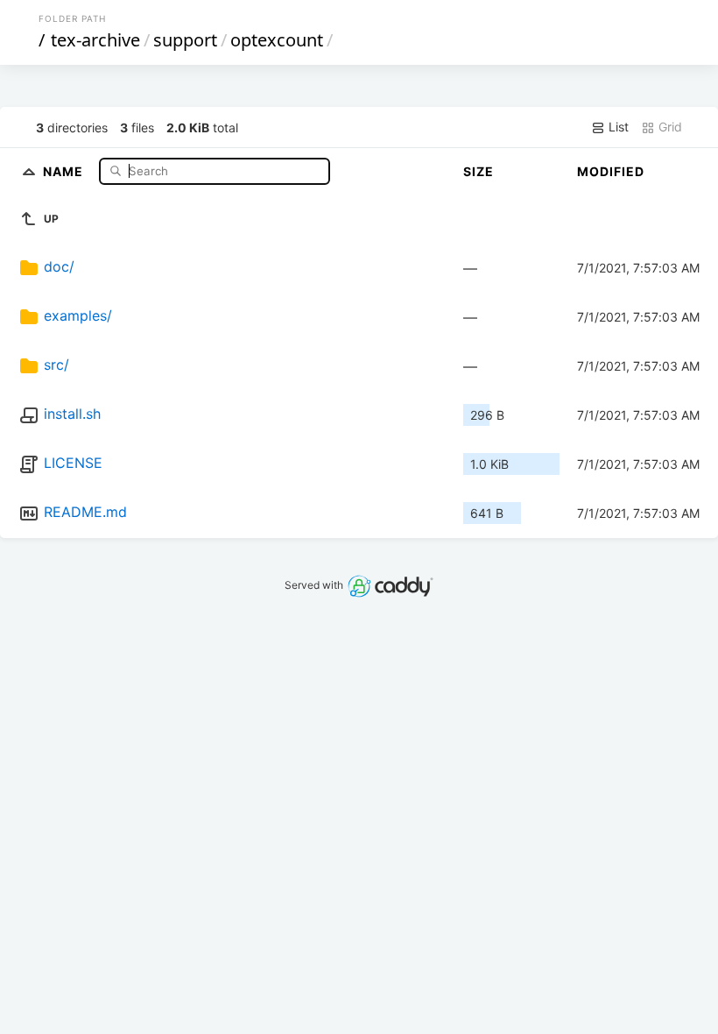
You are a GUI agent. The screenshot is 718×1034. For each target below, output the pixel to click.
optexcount (276, 40)
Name (65, 170)
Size (478, 171)
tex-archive (95, 40)
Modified (610, 171)
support (185, 40)
